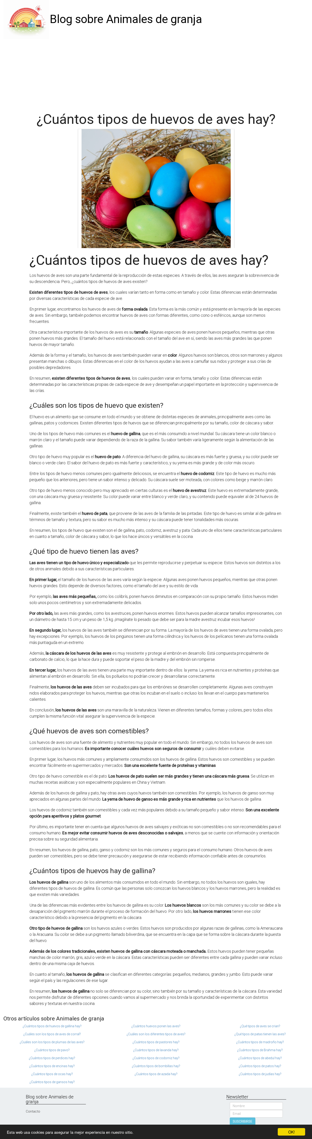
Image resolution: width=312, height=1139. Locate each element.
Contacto (33, 1111)
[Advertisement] (156, 73)
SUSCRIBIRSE (242, 1121)
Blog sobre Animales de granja (126, 19)
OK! (291, 1132)
